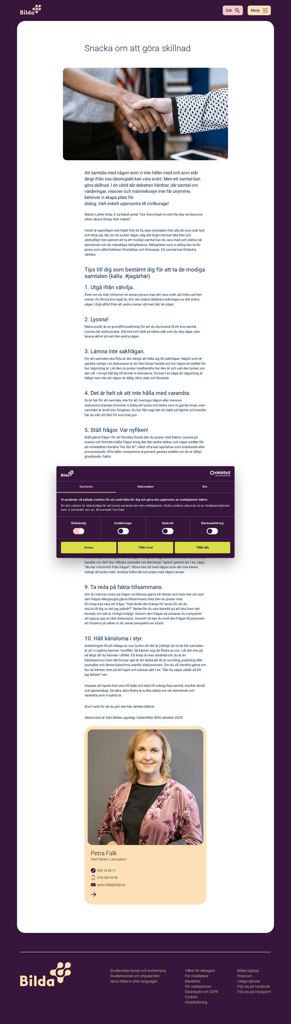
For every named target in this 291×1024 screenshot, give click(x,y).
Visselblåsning (196, 1002)
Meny (255, 10)
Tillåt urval (145, 547)
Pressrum (244, 976)
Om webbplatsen (198, 986)
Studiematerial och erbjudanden (135, 976)
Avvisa (88, 547)
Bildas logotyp (248, 970)
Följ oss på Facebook (253, 986)
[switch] (123, 531)
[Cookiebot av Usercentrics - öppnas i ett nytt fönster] (213, 474)
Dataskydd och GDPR (201, 992)
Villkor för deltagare (200, 970)
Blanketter (193, 981)
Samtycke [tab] (86, 486)
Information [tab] (145, 486)
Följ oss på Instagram (254, 992)
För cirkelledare (196, 976)
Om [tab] (204, 486)
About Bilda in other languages (133, 981)
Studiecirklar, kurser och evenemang (138, 970)
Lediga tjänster (248, 981)
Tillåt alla (202, 547)
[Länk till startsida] (45, 975)
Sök (229, 10)
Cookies (191, 997)
